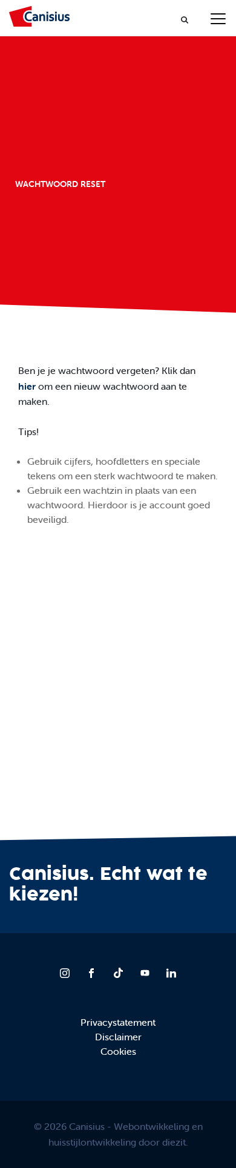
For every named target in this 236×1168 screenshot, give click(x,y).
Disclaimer (118, 1037)
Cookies (118, 1051)
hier (28, 386)
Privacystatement (118, 1022)
